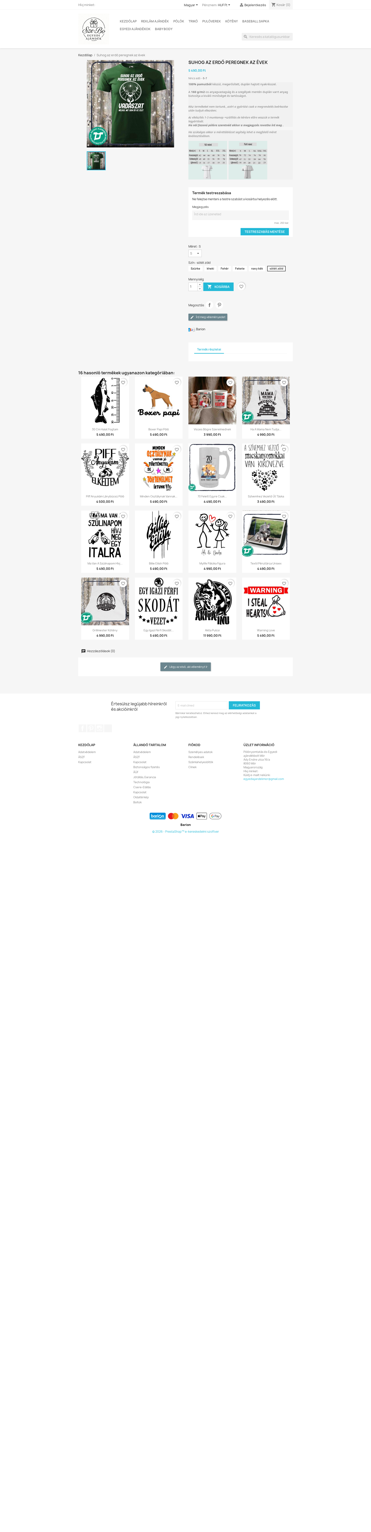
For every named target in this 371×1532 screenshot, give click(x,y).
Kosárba (218, 286)
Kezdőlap (128, 21)
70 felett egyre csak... (212, 496)
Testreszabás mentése (265, 232)
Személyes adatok (200, 752)
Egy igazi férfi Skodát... (159, 630)
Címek (192, 767)
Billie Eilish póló (158, 563)
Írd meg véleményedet (210, 317)
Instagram (99, 728)
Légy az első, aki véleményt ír (188, 667)
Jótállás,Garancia (144, 777)
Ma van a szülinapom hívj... (105, 563)
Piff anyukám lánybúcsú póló (105, 496)
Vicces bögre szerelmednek (212, 429)
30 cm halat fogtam (105, 429)
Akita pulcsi (212, 630)
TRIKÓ (193, 21)
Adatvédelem (87, 752)
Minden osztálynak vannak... (158, 496)
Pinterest (219, 305)
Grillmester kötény (105, 630)
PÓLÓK (178, 21)
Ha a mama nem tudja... (265, 429)
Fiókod (194, 745)
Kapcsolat (84, 762)
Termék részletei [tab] (209, 349)
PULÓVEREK (211, 21)
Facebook (82, 728)
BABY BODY (164, 29)
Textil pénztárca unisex (266, 563)
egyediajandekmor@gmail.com (263, 779)
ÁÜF (135, 772)
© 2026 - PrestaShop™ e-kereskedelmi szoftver (185, 832)
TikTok (108, 728)
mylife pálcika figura (212, 563)
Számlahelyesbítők (200, 762)
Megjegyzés (200, 207)
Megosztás (209, 305)
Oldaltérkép (141, 797)
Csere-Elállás (142, 787)
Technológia (141, 782)
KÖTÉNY (231, 21)
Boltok (137, 802)
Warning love (266, 630)
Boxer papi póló (158, 429)
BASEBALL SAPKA (255, 21)
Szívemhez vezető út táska (266, 496)
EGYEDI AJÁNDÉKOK (135, 29)
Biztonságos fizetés (146, 767)
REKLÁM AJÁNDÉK (155, 21)
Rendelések (196, 757)
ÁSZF (81, 757)
